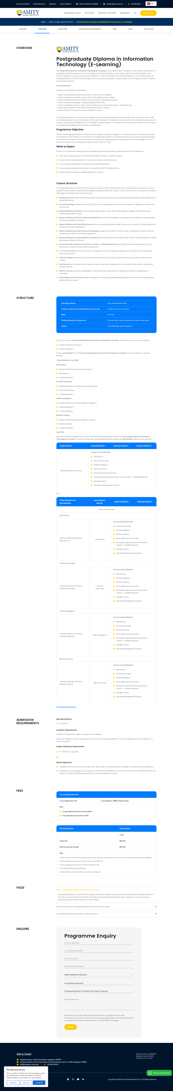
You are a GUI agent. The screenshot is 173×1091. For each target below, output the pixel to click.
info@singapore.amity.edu (114, 4)
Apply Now (52, 4)
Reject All (26, 1082)
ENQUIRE (22, 29)
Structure (62, 29)
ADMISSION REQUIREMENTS (90, 29)
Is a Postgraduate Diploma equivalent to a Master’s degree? (77, 914)
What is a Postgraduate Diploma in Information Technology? (78, 890)
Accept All (39, 1082)
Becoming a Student (22, 4)
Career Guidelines (65, 4)
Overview (42, 29)
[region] (26, 1076)
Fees (114, 29)
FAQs (130, 29)
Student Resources (39, 4)
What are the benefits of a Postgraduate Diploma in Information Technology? (83, 907)
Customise (13, 1082)
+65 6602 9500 (136, 4)
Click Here (82, 868)
